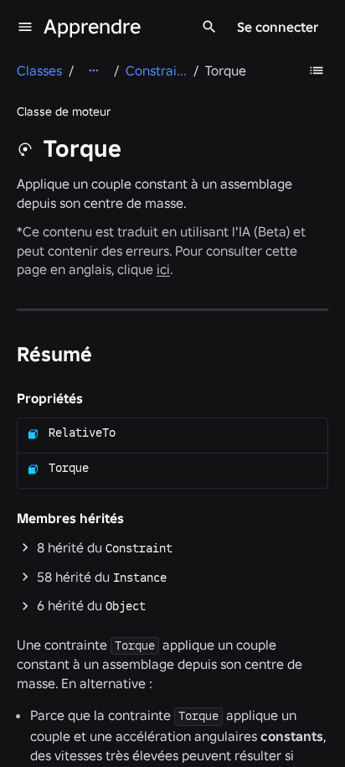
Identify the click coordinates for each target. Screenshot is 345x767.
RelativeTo (82, 432)
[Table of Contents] (316, 70)
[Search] (209, 27)
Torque (69, 467)
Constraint (139, 548)
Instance (140, 577)
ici (163, 269)
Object (126, 606)
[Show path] (94, 70)
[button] (172, 547)
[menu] (25, 27)
